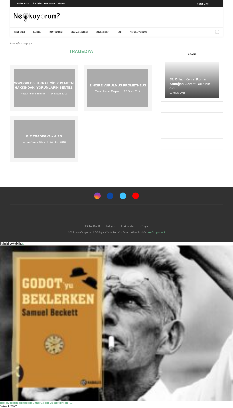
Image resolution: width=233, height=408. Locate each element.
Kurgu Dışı (56, 32)
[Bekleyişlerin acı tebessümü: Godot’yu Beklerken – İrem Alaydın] (116, 323)
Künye (61, 4)
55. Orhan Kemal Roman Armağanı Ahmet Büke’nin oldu (189, 84)
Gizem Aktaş (37, 142)
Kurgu (37, 32)
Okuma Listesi (79, 32)
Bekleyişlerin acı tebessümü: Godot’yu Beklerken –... (36, 402)
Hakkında (49, 4)
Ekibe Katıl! (23, 4)
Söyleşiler (102, 32)
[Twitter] (123, 196)
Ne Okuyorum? (156, 232)
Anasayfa (15, 43)
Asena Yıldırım (37, 93)
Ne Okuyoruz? (138, 32)
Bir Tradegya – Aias (44, 136)
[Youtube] (135, 196)
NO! (120, 32)
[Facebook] (215, 4)
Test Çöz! (19, 32)
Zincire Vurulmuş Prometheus (118, 85)
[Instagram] (97, 196)
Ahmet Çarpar (111, 91)
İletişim (37, 4)
